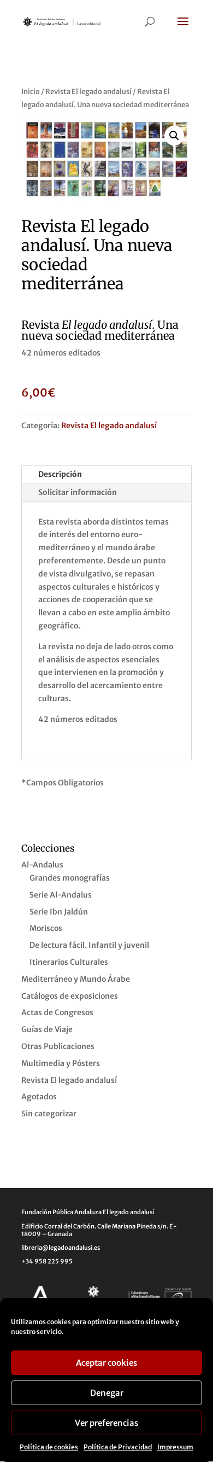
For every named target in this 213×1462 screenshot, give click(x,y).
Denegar (106, 1393)
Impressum (175, 1447)
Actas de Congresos (57, 1012)
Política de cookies (49, 1447)
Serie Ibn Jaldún (58, 912)
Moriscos (45, 928)
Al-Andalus (42, 865)
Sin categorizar (48, 1114)
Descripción (60, 474)
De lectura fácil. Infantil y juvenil (89, 945)
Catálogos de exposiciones (69, 996)
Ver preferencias (106, 1423)
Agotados (39, 1097)
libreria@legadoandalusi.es (60, 1247)
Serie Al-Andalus (60, 895)
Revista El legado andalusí (88, 91)
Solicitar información (77, 492)
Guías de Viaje (47, 1029)
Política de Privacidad (118, 1447)
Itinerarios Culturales (68, 962)
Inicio (30, 91)
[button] (174, 135)
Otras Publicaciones (57, 1046)
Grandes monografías (69, 878)
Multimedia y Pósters (60, 1063)
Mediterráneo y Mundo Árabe (75, 979)
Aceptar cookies (106, 1363)
